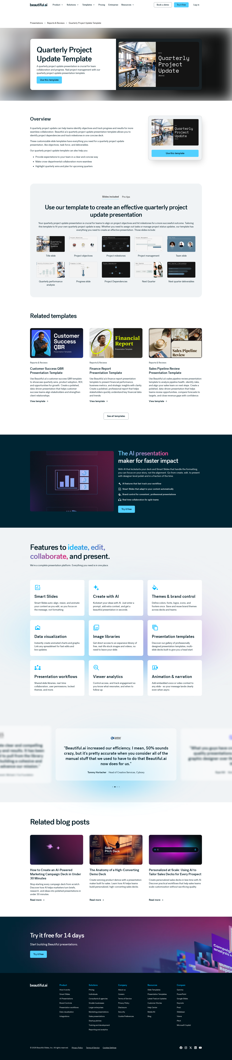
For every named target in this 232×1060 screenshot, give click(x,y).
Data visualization (66, 1012)
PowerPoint (181, 994)
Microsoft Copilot (184, 1025)
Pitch (179, 1021)
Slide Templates (154, 990)
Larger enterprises (96, 1007)
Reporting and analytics (98, 1029)
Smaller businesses (96, 1003)
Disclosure (122, 1007)
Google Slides (182, 998)
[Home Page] (38, 5)
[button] (58, 5)
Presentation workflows (69, 1007)
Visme (179, 1016)
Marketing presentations (98, 1012)
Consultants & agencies (98, 998)
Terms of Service (125, 998)
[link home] (38, 985)
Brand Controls (65, 1003)
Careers (121, 994)
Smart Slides (64, 994)
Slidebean (181, 1012)
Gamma (180, 990)
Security (121, 1012)
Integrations (64, 1016)
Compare (181, 985)
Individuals (93, 994)
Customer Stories (155, 1003)
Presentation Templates (157, 994)
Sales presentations (97, 1016)
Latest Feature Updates (157, 998)
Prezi (179, 1007)
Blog (149, 1016)
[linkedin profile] (181, 1047)
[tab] (110, 196)
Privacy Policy (123, 1003)
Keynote (180, 1003)
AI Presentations (66, 998)
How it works (64, 990)
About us (122, 990)
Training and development (99, 1025)
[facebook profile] (200, 1047)
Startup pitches (95, 1021)
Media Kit (151, 1012)
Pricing (91, 990)
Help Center (152, 1007)
